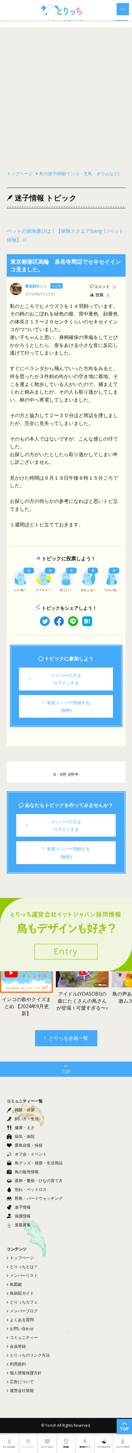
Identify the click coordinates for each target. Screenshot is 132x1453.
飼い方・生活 (27, 1118)
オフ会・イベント (31, 1154)
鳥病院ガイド (22, 1293)
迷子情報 (23, 1207)
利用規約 (18, 1364)
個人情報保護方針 (26, 1372)
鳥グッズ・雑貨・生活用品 (39, 1163)
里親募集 (23, 1225)
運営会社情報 (22, 1390)
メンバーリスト (24, 1275)
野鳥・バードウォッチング (39, 1198)
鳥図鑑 (16, 1284)
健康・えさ (25, 1127)
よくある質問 (22, 1319)
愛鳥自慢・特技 (29, 1145)
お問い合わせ (22, 1328)
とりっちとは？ (24, 1266)
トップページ (22, 1257)
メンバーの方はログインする (66, 679)
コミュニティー (24, 1337)
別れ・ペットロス (31, 1189)
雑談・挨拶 (25, 1109)
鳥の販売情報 (27, 1171)
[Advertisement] (66, 95)
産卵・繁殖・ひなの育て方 (39, 1180)
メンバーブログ (24, 1311)
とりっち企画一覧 (68, 1038)
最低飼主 (32, 286)
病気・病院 (25, 1136)
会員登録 (18, 1346)
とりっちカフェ (24, 1302)
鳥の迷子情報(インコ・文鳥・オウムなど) (79, 173)
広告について (22, 1381)
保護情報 (23, 1216)
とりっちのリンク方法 (30, 1355)
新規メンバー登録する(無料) (68, 706)
